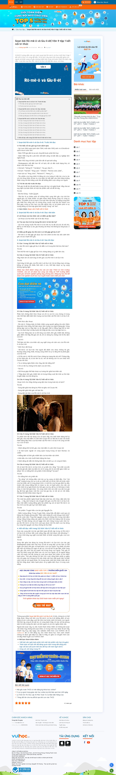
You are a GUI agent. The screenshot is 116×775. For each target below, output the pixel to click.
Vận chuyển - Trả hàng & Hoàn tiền (45, 722)
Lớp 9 (49, 47)
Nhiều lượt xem (80, 89)
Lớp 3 (78, 155)
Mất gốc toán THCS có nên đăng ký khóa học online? (36, 690)
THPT (21, 2)
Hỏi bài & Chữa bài (88, 725)
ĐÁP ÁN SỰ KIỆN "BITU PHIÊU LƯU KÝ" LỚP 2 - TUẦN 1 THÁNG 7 (86, 129)
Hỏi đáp (51, 7)
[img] (58, 18)
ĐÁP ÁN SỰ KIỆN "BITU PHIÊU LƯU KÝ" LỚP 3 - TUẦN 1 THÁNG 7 (86, 123)
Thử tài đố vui (86, 722)
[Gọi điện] (111, 770)
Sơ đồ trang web (63, 727)
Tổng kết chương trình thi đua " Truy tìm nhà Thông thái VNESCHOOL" (87, 117)
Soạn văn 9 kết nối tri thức (38, 209)
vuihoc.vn (20, 633)
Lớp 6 (78, 168)
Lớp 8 (78, 176)
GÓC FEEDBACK (62, 7)
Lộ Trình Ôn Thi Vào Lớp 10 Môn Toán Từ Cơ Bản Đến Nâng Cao (40, 695)
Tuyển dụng (62, 725)
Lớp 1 (78, 147)
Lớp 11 (78, 189)
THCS (16, 2)
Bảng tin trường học (88, 720)
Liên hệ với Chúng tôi (64, 722)
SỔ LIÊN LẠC (76, 6)
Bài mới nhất (94, 89)
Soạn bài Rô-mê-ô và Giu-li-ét (41, 616)
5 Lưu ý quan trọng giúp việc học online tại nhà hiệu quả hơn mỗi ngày (42, 692)
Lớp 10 (78, 185)
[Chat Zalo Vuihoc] (111, 765)
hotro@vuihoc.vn (19, 722)
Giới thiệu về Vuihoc (64, 720)
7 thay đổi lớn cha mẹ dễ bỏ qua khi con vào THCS (35, 697)
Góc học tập (40, 7)
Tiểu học (11, 2)
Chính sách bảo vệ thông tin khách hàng (46, 725)
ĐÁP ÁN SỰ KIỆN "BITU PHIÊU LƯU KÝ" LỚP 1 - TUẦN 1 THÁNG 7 (86, 135)
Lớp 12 (78, 193)
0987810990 (87, 2)
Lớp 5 (78, 164)
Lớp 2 (78, 151)
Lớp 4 (78, 160)
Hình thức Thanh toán (41, 720)
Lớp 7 (78, 172)
